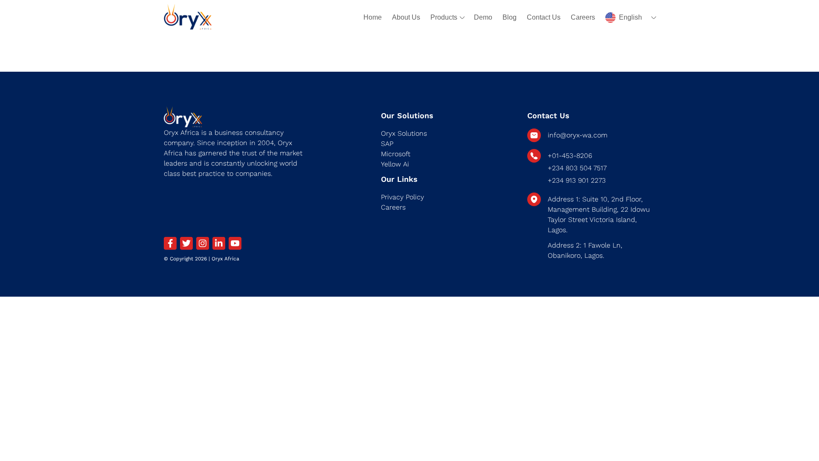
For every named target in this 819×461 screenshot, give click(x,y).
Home (372, 17)
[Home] (188, 17)
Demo (483, 17)
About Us (406, 17)
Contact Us (544, 17)
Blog (509, 17)
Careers (583, 17)
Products (443, 17)
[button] (630, 17)
